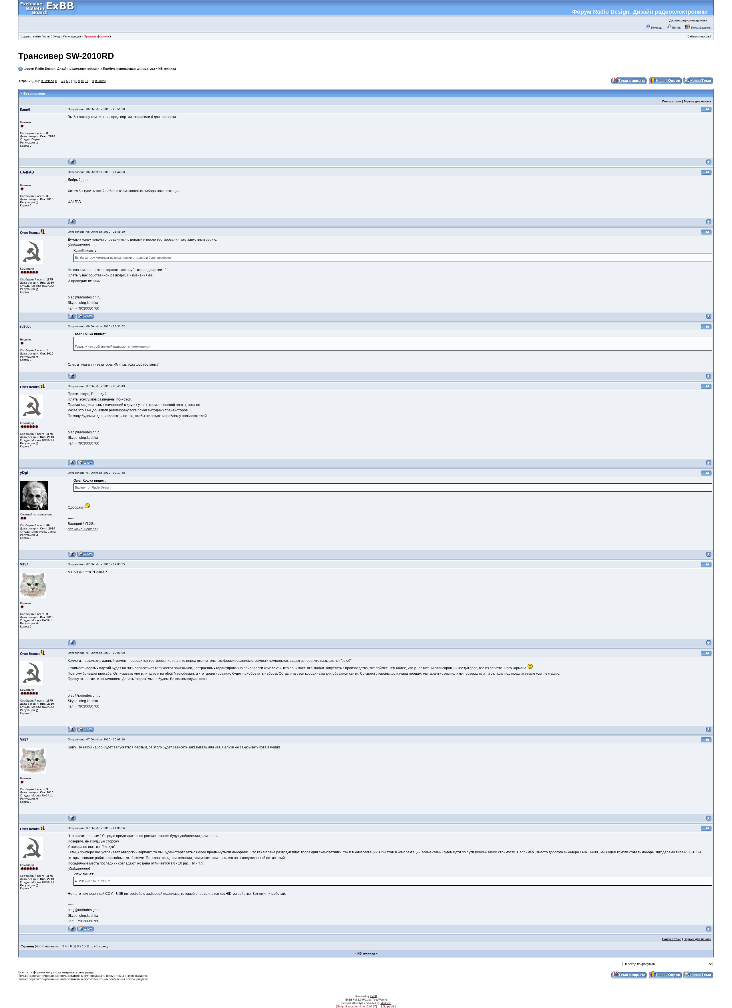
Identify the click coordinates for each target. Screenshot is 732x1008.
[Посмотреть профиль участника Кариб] (72, 164)
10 (82, 81)
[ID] (706, 111)
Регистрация (72, 36)
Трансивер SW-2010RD (66, 56)
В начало (47, 81)
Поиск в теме (671, 101)
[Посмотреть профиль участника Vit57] (72, 644)
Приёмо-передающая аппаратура (129, 68)
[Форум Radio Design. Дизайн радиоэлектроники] (48, 13)
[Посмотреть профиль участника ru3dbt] (72, 378)
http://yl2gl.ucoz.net (83, 529)
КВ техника (167, 68)
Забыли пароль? (699, 36)
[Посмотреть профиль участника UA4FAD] (72, 223)
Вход (56, 36)
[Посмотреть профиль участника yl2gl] (72, 556)
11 (86, 81)
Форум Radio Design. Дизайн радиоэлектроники (640, 12)
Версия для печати (697, 101)
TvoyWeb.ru (379, 999)
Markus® (386, 1003)
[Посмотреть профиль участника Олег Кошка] (72, 318)
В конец (100, 81)
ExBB (373, 996)
